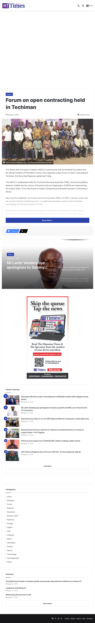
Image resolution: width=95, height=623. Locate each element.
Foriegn (10, 523)
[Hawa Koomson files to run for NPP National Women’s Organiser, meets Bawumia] (12, 422)
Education (11, 512)
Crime (9, 504)
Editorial (10, 508)
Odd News (11, 543)
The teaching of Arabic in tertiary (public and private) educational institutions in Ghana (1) (44, 581)
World (9, 562)
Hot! (9, 531)
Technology (11, 554)
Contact (89, 619)
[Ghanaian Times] (13, 5)
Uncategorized (13, 558)
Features (10, 520)
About (73, 619)
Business (10, 500)
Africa (9, 497)
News (9, 94)
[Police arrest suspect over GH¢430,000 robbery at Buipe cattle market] (12, 444)
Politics (10, 547)
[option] (47, 264)
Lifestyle (10, 535)
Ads (83, 619)
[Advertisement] (47, 30)
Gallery (10, 527)
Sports (9, 550)
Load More (47, 466)
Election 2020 (12, 516)
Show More (47, 220)
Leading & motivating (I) (16, 588)
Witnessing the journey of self (18, 595)
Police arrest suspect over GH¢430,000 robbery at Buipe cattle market (50, 441)
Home (67, 619)
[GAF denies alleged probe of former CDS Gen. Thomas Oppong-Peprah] (12, 456)
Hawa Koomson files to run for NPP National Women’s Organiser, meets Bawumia (55, 419)
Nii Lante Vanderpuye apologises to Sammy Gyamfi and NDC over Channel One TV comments (31, 265)
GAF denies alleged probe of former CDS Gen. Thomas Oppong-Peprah (51, 452)
